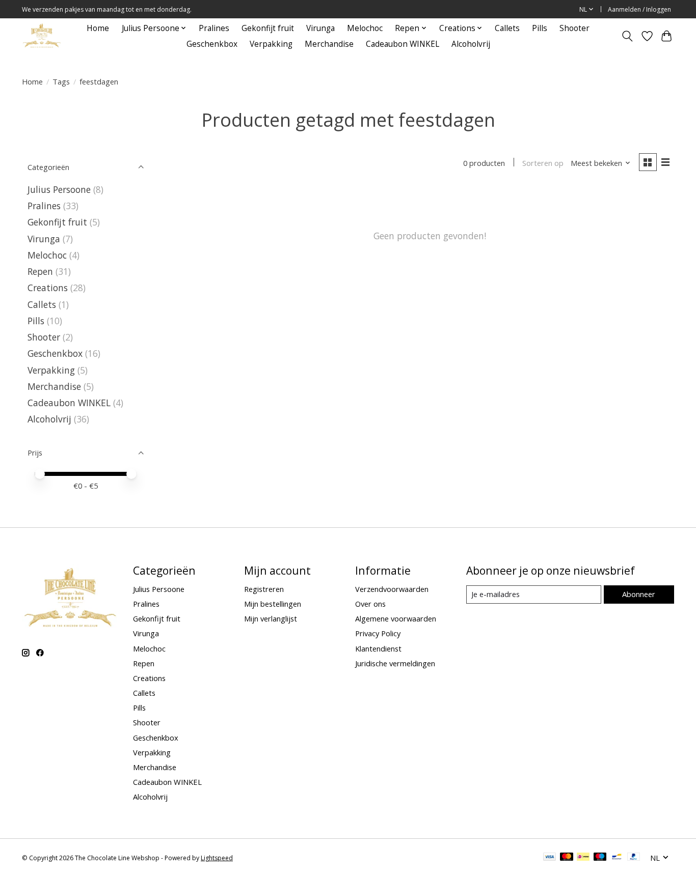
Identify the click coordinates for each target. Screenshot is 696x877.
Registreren (264, 589)
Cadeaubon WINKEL (402, 44)
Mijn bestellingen (272, 604)
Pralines (214, 28)
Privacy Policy (377, 633)
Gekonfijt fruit (268, 28)
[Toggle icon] (627, 36)
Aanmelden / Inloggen (639, 9)
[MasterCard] (566, 858)
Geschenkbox (211, 44)
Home (98, 28)
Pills (539, 28)
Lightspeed (217, 858)
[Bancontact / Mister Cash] (616, 858)
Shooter (574, 28)
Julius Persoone (59, 189)
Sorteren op (543, 163)
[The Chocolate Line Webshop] (42, 36)
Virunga (320, 28)
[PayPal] (633, 858)
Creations (48, 287)
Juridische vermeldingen (395, 663)
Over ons (370, 604)
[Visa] (549, 858)
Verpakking (271, 44)
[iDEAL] (583, 858)
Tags (61, 81)
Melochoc (365, 28)
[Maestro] (600, 858)
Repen (40, 271)
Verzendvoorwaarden (392, 589)
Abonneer (638, 594)
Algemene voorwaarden (395, 618)
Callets (507, 28)
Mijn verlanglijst (270, 618)
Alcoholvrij (470, 44)
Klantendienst (378, 648)
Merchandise (329, 44)
